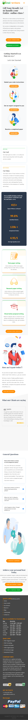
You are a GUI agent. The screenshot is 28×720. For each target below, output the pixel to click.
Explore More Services (14, 331)
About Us (6, 607)
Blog (5, 610)
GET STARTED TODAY (14, 590)
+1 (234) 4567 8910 (7, 692)
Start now (14, 86)
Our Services (7, 605)
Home (5, 601)
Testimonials (7, 612)
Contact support (14, 560)
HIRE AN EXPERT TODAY (14, 584)
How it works (7, 603)
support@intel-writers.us (9, 694)
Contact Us (6, 614)
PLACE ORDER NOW (13, 40)
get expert (14, 109)
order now (14, 133)
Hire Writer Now (9, 391)
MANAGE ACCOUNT (13, 45)
